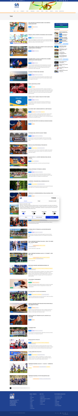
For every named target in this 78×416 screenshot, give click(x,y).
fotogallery (12, 249)
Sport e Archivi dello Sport (34, 83)
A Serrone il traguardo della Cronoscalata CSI (38, 181)
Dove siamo (14, 0)
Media (17, 0)
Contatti (11, 0)
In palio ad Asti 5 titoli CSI (34, 339)
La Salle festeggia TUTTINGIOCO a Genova (37, 169)
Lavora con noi (42, 404)
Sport (31, 398)
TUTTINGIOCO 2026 (32, 327)
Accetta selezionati (39, 217)
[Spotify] (64, 1)
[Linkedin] (62, 1)
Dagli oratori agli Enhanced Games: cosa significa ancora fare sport (63, 32)
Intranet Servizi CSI (58, 398)
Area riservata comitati (58, 397)
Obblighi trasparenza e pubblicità (45, 398)
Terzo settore (32, 408)
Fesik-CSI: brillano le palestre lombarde (63, 65)
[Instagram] (56, 1)
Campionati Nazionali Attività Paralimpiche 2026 (38, 375)
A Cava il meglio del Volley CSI (34, 351)
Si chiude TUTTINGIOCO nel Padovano (36, 71)
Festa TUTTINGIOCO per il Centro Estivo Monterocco (63, 56)
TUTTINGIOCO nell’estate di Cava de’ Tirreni (37, 132)
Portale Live (57, 402)
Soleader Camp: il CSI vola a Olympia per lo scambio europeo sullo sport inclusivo (63, 41)
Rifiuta (26, 217)
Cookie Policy (42, 397)
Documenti (32, 397)
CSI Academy (57, 404)
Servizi (31, 404)
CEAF (56, 400)
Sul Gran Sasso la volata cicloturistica (37, 291)
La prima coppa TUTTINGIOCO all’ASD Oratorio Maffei (39, 229)
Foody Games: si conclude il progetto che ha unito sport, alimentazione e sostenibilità (63, 38)
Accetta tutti (52, 217)
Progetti (31, 405)
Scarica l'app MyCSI (58, 405)
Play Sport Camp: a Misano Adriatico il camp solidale (40, 108)
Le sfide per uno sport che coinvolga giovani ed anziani (40, 120)
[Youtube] (60, 1)
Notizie (31, 401)
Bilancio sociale (42, 400)
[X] (58, 1)
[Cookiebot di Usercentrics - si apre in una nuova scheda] (52, 198)
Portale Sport (57, 401)
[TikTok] (67, 1)
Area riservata (21, 0)
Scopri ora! (61, 26)
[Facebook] (54, 1)
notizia (12, 153)
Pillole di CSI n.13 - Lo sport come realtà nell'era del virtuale (63, 50)
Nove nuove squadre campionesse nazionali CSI (38, 265)
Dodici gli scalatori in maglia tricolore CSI (37, 144)
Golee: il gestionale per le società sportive (63, 62)
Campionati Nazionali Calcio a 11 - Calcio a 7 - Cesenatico (40, 363)
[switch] (34, 213)
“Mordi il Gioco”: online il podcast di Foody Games (39, 96)
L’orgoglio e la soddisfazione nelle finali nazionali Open (40, 193)
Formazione (32, 400)
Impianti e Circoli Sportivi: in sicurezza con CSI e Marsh (40, 34)
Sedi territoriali (42, 401)
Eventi (31, 402)
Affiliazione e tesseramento (34, 279)
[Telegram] (65, 1)
